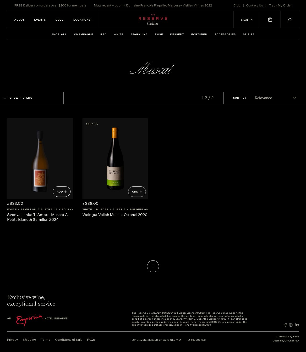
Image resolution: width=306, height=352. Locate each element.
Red (103, 34)
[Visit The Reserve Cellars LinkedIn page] (297, 325)
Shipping (29, 340)
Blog (59, 19)
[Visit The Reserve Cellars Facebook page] (285, 325)
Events (40, 19)
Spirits (249, 34)
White (118, 34)
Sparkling (139, 34)
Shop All (59, 34)
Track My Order (280, 5)
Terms (45, 340)
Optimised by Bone (288, 336)
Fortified (199, 34)
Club (237, 5)
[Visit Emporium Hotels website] (45, 320)
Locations (82, 19)
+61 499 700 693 (196, 340)
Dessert (177, 34)
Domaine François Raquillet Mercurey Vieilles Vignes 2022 (169, 5)
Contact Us (254, 5)
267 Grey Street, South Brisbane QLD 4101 (156, 340)
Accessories (225, 34)
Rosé (159, 34)
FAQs (91, 340)
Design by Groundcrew (286, 340)
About (19, 19)
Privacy (12, 340)
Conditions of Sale (68, 340)
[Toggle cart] (270, 20)
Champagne (83, 34)
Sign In (247, 19)
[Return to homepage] (153, 19)
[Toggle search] (289, 19)
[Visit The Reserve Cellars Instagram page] (291, 325)
